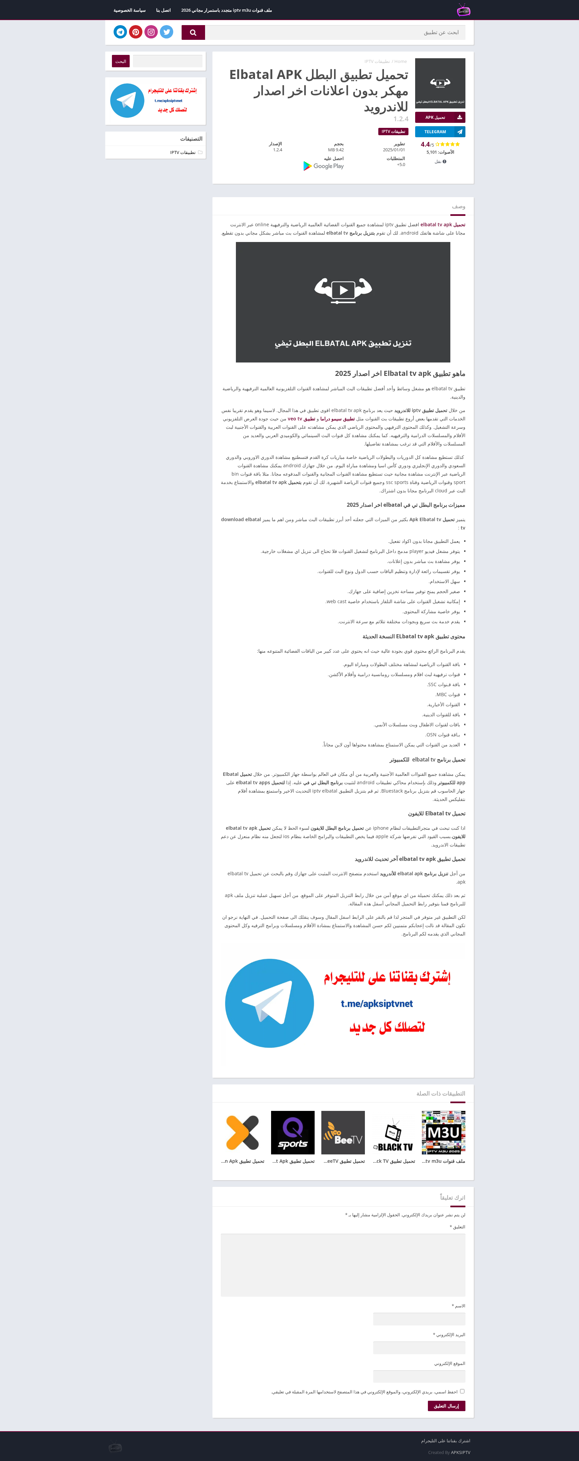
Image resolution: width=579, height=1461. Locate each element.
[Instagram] (151, 31)
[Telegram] (120, 31)
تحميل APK (435, 117)
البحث (120, 61)
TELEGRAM (435, 132)
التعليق (457, 1227)
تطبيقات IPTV (377, 61)
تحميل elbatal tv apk (443, 224)
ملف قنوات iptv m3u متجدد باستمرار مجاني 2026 (226, 10)
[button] (193, 32)
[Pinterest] (135, 31)
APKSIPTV (460, 1452)
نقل (439, 161)
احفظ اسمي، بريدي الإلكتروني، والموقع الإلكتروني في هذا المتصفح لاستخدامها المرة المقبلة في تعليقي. (364, 1392)
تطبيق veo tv (301, 418)
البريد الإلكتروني (449, 1334)
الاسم (458, 1306)
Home (400, 61)
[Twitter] (166, 31)
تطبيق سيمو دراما (337, 418)
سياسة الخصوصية (130, 10)
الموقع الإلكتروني (449, 1363)
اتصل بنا (163, 10)
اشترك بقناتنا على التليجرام (445, 1441)
